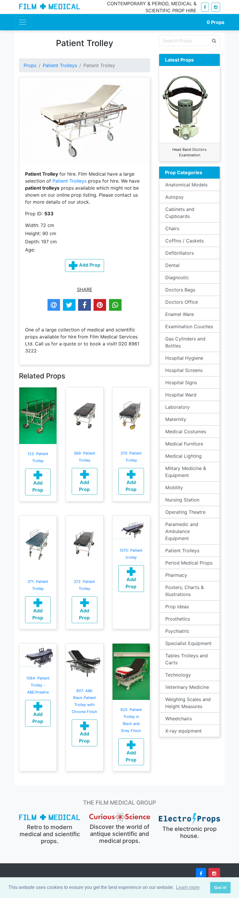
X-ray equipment (183, 731)
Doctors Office (181, 302)
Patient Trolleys (60, 65)
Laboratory (177, 407)
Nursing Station (182, 500)
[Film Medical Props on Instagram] (215, 7)
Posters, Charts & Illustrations (184, 590)
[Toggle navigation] (23, 22)
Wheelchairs (178, 718)
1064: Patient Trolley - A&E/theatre (38, 685)
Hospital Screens (184, 370)
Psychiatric (177, 631)
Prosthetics (177, 619)
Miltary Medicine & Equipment (185, 471)
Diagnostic (177, 277)
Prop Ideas (177, 606)
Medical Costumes (185, 431)
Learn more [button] (188, 887)
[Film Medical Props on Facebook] (205, 7)
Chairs (172, 228)
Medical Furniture (184, 444)
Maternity (175, 419)
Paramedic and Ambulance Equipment (181, 531)
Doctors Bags (180, 290)
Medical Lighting (183, 456)
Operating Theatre (185, 512)
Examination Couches (189, 326)
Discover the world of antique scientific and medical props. (119, 833)
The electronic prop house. (189, 832)
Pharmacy (176, 575)
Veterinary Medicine (187, 687)
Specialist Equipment (188, 643)
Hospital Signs (181, 382)
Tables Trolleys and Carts (186, 659)
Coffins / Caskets (184, 241)
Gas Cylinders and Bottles (185, 342)
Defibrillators (179, 253)
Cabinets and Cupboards (179, 212)
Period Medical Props (188, 563)
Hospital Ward (180, 395)
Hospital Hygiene (184, 358)
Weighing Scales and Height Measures (188, 702)
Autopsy (174, 197)
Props (215, 22)
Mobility (174, 487)
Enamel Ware (179, 314)
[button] (38, 482)
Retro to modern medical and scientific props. (50, 834)
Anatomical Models (186, 185)
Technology (178, 675)
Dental (172, 265)
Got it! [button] (220, 887)
